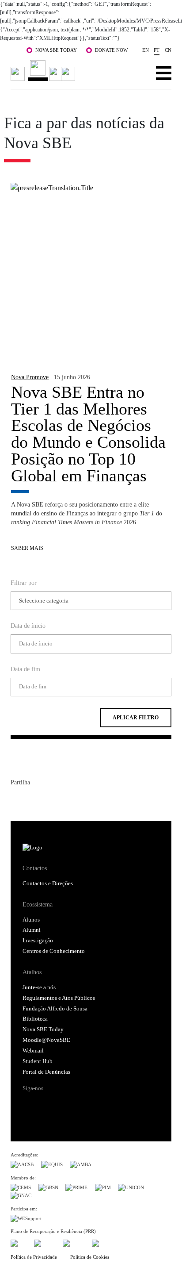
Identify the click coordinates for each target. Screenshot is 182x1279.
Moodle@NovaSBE (46, 1040)
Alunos (31, 920)
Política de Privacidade (34, 1257)
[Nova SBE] (44, 70)
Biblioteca (35, 1019)
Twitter (34, 800)
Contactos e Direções (48, 883)
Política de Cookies (89, 1257)
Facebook (18, 800)
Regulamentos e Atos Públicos (59, 998)
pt (156, 50)
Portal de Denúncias (46, 1072)
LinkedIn (49, 800)
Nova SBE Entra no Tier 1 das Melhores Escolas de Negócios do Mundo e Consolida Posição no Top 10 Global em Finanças (88, 434)
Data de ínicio (28, 625)
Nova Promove (30, 376)
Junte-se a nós (39, 987)
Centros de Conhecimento (54, 951)
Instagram (64, 1104)
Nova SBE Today (56, 50)
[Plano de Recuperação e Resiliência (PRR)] (45, 1242)
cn (168, 50)
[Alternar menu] (163, 72)
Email (65, 800)
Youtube (97, 1104)
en (145, 50)
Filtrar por (24, 583)
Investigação (38, 940)
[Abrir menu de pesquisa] (136, 72)
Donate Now (111, 50)
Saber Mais (27, 548)
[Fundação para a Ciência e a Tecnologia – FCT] (19, 1242)
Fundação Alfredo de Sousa (55, 1009)
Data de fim (25, 669)
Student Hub (38, 1061)
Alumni (32, 930)
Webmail (33, 1051)
